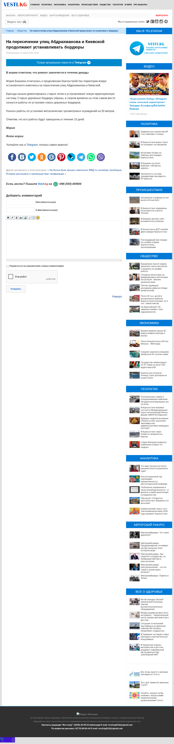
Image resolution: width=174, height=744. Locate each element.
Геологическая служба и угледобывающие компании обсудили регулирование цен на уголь (155, 400)
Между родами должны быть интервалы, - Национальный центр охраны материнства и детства (155, 616)
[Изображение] (25, 218)
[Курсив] (12, 218)
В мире (128, 5)
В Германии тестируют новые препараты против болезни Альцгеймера (155, 637)
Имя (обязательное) (46, 202)
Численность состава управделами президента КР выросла (153, 176)
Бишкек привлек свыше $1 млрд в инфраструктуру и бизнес (153, 333)
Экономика (60, 5)
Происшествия (89, 5)
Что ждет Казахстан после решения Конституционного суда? (154, 468)
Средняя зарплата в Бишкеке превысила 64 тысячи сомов (155, 353)
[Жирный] (8, 218)
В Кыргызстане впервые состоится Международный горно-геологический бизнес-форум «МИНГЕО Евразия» (155, 411)
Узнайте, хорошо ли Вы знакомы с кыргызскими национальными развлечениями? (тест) (152, 697)
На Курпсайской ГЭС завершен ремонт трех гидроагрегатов (152, 309)
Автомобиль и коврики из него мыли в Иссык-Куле (155, 199)
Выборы (10, 15)
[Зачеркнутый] (21, 218)
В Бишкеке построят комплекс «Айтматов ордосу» (151, 165)
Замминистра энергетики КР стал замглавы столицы (154, 133)
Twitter (147, 21)
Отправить (16, 289)
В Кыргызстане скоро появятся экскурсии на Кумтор (151, 434)
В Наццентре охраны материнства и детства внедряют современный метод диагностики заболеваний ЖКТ (152, 650)
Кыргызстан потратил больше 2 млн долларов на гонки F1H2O (154, 375)
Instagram (161, 21)
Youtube (157, 21)
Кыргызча (162, 15)
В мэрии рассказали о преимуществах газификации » (36, 173)
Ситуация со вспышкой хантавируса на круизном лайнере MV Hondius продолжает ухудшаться (153, 627)
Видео (43, 15)
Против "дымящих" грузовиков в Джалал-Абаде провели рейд (154, 288)
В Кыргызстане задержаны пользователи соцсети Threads (154, 210)
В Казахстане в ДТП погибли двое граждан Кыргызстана (154, 230)
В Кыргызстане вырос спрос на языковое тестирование (154, 143)
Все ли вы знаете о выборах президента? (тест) (154, 673)
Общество (105, 5)
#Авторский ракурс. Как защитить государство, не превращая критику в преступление (153, 558)
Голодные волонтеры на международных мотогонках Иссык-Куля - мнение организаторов (154, 278)
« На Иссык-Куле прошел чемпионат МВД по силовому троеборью (84, 170)
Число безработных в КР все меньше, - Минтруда (154, 342)
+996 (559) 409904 (69, 183)
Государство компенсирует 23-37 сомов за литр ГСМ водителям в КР (154, 365)
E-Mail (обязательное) (47, 210)
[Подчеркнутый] (17, 218)
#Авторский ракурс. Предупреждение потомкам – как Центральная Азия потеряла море (155, 547)
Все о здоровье (80, 15)
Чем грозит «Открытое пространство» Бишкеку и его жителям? (155, 500)
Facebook (152, 21)
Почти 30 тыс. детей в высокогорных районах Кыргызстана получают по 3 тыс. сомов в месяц (154, 300)
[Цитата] (29, 218)
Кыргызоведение (59, 15)
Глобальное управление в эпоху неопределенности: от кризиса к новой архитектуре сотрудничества (155, 491)
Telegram (166, 21)
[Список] (34, 218)
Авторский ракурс (28, 15)
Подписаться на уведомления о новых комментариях (37, 266)
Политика (46, 5)
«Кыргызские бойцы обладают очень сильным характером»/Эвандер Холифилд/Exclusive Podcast (148, 103)
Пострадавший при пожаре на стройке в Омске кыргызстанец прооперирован (154, 243)
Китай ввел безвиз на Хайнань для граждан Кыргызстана (151, 155)
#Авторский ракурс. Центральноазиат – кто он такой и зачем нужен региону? (153, 568)
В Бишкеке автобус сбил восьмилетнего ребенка (152, 220)
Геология (118, 5)
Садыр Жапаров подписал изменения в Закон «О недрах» (154, 444)
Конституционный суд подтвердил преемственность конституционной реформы (154, 480)
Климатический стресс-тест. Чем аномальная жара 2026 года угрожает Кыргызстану (154, 511)
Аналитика (74, 5)
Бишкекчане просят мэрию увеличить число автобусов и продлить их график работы (154, 267)
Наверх (117, 296)
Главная (35, 5)
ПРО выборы (140, 5)
